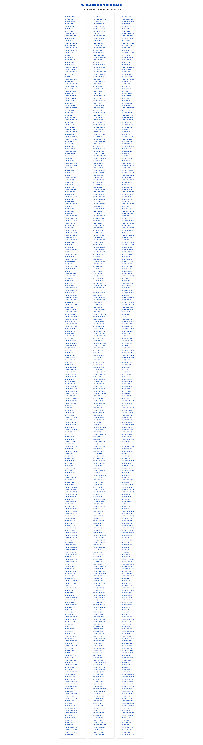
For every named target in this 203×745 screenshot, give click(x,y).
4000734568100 (98, 88)
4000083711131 (126, 463)
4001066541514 (126, 96)
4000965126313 (127, 566)
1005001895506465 (99, 336)
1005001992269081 (128, 636)
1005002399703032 (128, 485)
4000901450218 (127, 290)
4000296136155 (98, 50)
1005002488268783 (71, 273)
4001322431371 (69, 540)
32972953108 (69, 278)
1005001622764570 (128, 417)
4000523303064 (127, 379)
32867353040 (69, 24)
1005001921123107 (70, 422)
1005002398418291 (128, 319)
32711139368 (69, 648)
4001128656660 (98, 487)
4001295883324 (127, 76)
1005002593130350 (99, 314)
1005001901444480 (99, 196)
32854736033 (97, 307)
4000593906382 (70, 211)
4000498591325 (127, 667)
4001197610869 (126, 722)
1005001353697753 (99, 245)
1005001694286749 (99, 446)
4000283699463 (127, 595)
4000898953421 (98, 473)
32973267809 (97, 98)
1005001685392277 (99, 621)
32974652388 (97, 259)
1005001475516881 (71, 249)
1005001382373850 (99, 199)
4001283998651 (98, 278)
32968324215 (97, 439)
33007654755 (97, 449)
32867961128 (97, 650)
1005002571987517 (99, 386)
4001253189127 (98, 341)
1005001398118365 (99, 461)
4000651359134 (127, 523)
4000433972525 (98, 617)
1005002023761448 (128, 170)
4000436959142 (127, 410)
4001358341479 (127, 60)
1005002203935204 (99, 127)
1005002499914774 (71, 223)
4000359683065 (70, 595)
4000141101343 (98, 681)
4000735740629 (70, 485)
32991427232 (69, 115)
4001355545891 (127, 521)
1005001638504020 (71, 165)
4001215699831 (98, 213)
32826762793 (69, 449)
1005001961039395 (128, 713)
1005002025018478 (99, 605)
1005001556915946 (128, 408)
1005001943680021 (99, 170)
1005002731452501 (71, 617)
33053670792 (69, 184)
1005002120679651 (71, 69)
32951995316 (97, 578)
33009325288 (126, 732)
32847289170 (97, 187)
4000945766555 (98, 717)
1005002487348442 (99, 19)
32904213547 (126, 612)
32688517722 (69, 609)
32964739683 (126, 65)
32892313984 (126, 509)
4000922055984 (70, 461)
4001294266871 (98, 280)
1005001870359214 (99, 420)
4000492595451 (70, 333)
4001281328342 (127, 403)
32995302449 (97, 115)
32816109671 (126, 91)
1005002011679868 (71, 655)
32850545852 (126, 233)
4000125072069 (70, 600)
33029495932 (97, 201)
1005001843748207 (99, 204)
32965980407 (69, 172)
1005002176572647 (71, 732)
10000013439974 (127, 122)
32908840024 (97, 257)
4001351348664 (70, 381)
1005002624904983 (128, 117)
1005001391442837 (71, 86)
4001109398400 (70, 677)
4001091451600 (70, 638)
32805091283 (126, 134)
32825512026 (97, 557)
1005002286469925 (99, 74)
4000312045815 (98, 703)
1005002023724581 (99, 463)
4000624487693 (98, 326)
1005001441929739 (99, 633)
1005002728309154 (71, 100)
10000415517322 (98, 410)
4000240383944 (70, 257)
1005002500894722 (99, 372)
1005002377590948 (71, 468)
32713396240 (126, 720)
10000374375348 (98, 221)
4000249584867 (70, 170)
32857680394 (126, 708)
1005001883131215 (99, 81)
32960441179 (69, 206)
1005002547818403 (71, 288)
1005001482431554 (128, 53)
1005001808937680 (99, 669)
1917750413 (125, 201)
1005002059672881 (128, 36)
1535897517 (125, 317)
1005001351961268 (71, 581)
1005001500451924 (128, 245)
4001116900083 (98, 357)
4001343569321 (98, 569)
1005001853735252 (71, 451)
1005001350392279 (128, 26)
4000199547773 (98, 62)
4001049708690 (70, 437)
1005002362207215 (99, 247)
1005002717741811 (127, 74)
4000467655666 (127, 384)
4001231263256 (70, 470)
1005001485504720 (99, 441)
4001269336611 (70, 168)
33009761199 (69, 564)
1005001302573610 (99, 588)
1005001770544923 (128, 33)
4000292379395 (70, 633)
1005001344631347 (71, 53)
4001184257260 (70, 127)
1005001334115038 (128, 465)
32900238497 (126, 98)
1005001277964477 (71, 672)
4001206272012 (127, 278)
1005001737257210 (128, 489)
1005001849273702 (71, 398)
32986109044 (126, 240)
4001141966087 (69, 576)
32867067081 (97, 177)
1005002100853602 (99, 300)
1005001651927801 (99, 413)
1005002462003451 (99, 156)
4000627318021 (127, 151)
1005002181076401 (128, 518)
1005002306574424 (128, 302)
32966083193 (69, 590)
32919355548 (97, 509)
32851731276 (126, 24)
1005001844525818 (71, 492)
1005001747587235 (99, 713)
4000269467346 (98, 360)
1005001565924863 (71, 547)
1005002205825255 (128, 653)
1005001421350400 (71, 571)
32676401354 (126, 542)
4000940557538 (70, 331)
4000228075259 (127, 626)
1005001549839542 (71, 533)
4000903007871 (70, 379)
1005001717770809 (99, 31)
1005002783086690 (99, 725)
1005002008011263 (128, 691)
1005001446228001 (128, 139)
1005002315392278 (71, 559)
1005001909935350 (128, 350)
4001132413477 (98, 120)
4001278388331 (98, 458)
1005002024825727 (71, 341)
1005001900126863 (71, 605)
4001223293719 (98, 705)
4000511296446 (70, 516)
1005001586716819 (71, 50)
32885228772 (126, 398)
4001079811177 (69, 57)
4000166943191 (70, 593)
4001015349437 (98, 233)
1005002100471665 (128, 204)
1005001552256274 (99, 26)
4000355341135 (127, 377)
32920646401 (126, 696)
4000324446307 (127, 468)
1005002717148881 (99, 417)
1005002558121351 (99, 374)
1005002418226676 (128, 235)
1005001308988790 (71, 391)
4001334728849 (98, 350)
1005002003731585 (71, 429)
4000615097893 (98, 701)
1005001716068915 (71, 237)
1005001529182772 (128, 684)
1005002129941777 (71, 230)
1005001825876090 (128, 533)
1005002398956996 (128, 480)
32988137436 (97, 302)
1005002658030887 (71, 446)
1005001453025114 (71, 67)
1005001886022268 (71, 681)
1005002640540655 (71, 290)
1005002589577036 (71, 396)
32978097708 (97, 686)
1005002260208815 (99, 566)
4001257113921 (69, 463)
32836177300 (97, 720)
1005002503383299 (99, 317)
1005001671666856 (71, 619)
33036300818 (126, 475)
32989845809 (97, 165)
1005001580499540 (99, 573)
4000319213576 (127, 266)
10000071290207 (70, 268)
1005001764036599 (128, 158)
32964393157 (69, 76)
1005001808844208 (71, 710)
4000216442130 (127, 326)
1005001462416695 (99, 124)
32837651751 (97, 84)
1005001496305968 (71, 389)
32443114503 (97, 533)
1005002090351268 (128, 175)
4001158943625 (127, 324)
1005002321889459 (128, 674)
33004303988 (69, 285)
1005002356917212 (71, 713)
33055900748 (126, 161)
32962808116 (69, 55)
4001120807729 (127, 729)
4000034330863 (127, 405)
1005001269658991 (128, 221)
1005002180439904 (99, 53)
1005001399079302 (99, 249)
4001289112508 (98, 674)
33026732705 (69, 338)
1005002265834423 (71, 177)
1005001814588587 (99, 456)
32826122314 (126, 725)
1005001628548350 (128, 590)
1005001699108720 (128, 365)
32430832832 (126, 168)
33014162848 (126, 156)
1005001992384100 (71, 489)
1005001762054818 (128, 686)
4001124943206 (70, 715)
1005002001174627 (128, 108)
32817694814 (97, 132)
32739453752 (97, 271)
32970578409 (126, 336)
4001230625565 (127, 343)
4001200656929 (98, 122)
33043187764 (69, 626)
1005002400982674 (71, 566)
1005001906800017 (99, 593)
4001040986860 (127, 571)
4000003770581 (70, 264)
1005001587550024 (128, 705)
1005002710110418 (70, 441)
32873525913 (97, 729)
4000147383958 (70, 722)
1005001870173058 (99, 153)
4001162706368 (70, 329)
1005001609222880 (128, 67)
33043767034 (97, 290)
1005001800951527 (128, 679)
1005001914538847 (71, 120)
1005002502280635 (128, 19)
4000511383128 (98, 168)
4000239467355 (127, 693)
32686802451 (97, 665)
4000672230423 (70, 456)
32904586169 (126, 184)
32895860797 (69, 353)
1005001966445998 (128, 355)
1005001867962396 (71, 549)
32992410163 (97, 465)
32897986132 (97, 576)
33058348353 (97, 144)
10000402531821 (70, 105)
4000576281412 (70, 283)
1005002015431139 (99, 112)
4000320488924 (127, 268)
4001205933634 (98, 338)
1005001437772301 (99, 391)
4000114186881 (69, 201)
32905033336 (97, 161)
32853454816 (69, 81)
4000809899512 (98, 626)
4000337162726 (127, 247)
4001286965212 (127, 86)
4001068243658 (98, 230)
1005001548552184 (71, 326)
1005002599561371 (71, 420)
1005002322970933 (99, 343)
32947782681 (126, 506)
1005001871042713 (127, 38)
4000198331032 (70, 365)
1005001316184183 (127, 669)
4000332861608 (70, 153)
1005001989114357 (99, 492)
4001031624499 (127, 434)
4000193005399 (127, 449)
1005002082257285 (71, 377)
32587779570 (97, 33)
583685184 (125, 50)
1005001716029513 (128, 429)
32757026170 (97, 273)
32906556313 (69, 689)
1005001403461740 (128, 734)
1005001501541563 (99, 276)
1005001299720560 (128, 650)
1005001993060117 (128, 487)
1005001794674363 (71, 259)
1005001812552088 (71, 641)
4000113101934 (69, 725)
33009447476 (69, 271)
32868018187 (126, 607)
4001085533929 (127, 16)
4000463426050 (98, 55)
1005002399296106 (128, 297)
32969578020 (97, 206)
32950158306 (69, 103)
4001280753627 (98, 425)
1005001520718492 (71, 324)
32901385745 (126, 280)
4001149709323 (98, 163)
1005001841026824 (99, 643)
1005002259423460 (128, 413)
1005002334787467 (71, 413)
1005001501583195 (71, 216)
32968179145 (126, 333)
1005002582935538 (99, 65)
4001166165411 (126, 288)
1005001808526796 (128, 21)
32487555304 (69, 405)
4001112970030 (98, 513)
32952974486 (97, 528)
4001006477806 (127, 458)
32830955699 (126, 149)
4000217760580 (127, 314)
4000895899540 (98, 480)
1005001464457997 (128, 180)
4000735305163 (98, 585)
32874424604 (69, 410)
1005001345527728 (71, 319)
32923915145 (126, 372)
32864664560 (97, 237)
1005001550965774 (128, 305)
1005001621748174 (127, 600)
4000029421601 (70, 530)
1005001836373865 (99, 48)
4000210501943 (70, 60)
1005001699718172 (99, 667)
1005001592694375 (71, 317)
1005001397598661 (71, 518)
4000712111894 (98, 129)
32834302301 (97, 365)
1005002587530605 (71, 151)
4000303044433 (127, 393)
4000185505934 (70, 557)
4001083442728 (98, 264)
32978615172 (126, 672)
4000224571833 (127, 698)
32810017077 (97, 710)
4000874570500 (98, 429)
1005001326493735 (71, 535)
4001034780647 (70, 314)
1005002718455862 (128, 211)
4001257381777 (98, 554)
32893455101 (97, 211)
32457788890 (97, 377)
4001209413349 (127, 45)
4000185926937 (98, 329)
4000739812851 (70, 684)
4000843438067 (70, 19)
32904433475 (69, 653)
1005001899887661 (128, 163)
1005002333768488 (71, 98)
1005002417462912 (128, 218)
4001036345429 (127, 182)
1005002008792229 (71, 309)
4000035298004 (70, 38)
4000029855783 (70, 679)
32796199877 (69, 350)
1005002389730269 (99, 535)
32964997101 (97, 405)
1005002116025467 (128, 727)
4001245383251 (127, 103)
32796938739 (97, 40)
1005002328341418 (128, 528)
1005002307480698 (99, 158)
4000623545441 (70, 701)
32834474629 (69, 612)
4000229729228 (127, 597)
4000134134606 (127, 386)
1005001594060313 (71, 235)
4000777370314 (127, 437)
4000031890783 (98, 369)
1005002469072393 (71, 372)
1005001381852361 (71, 305)
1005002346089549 (71, 727)
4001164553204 (98, 146)
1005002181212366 (71, 698)
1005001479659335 (99, 379)
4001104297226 (70, 149)
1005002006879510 (128, 261)
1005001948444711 (99, 194)
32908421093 (97, 609)
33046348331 (69, 662)
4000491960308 (127, 648)
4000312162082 (98, 223)
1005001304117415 (99, 708)
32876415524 (69, 408)
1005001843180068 (128, 194)
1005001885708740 (71, 43)
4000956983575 (70, 194)
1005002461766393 (71, 221)
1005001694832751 (99, 67)
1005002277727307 (128, 341)
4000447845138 (127, 710)
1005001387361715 (71, 636)
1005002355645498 (128, 137)
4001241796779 (70, 225)
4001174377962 (98, 398)
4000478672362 (127, 285)
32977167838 (69, 542)
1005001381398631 (99, 696)
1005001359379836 (128, 439)
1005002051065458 (128, 401)
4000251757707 (70, 321)
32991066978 (97, 295)
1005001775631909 (99, 571)
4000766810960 (70, 134)
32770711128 (69, 307)
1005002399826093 (71, 218)
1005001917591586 (128, 57)
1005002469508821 (71, 300)
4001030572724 (98, 494)
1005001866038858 (99, 662)
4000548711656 (127, 93)
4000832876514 (98, 43)
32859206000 (97, 645)
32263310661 (69, 213)
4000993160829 (70, 384)
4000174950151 (98, 103)
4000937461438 (127, 141)
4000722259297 (127, 259)
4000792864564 (70, 31)
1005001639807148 (99, 180)
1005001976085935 (128, 569)
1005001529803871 (128, 321)
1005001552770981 (99, 648)
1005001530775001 (71, 297)
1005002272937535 (71, 545)
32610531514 (126, 444)
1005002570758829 (99, 427)
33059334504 (97, 396)
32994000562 (97, 312)
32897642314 (126, 477)
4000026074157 (98, 559)
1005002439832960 (71, 403)
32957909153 (97, 453)
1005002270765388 (71, 386)
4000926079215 (127, 665)
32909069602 (126, 84)
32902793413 (126, 28)
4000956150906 (70, 650)
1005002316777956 (128, 192)
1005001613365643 (99, 235)
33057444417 (69, 252)
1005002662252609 (128, 309)
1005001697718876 (128, 329)
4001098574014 (98, 485)
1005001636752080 (128, 81)
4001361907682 (127, 645)
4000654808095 (127, 535)
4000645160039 (70, 146)
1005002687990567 (71, 345)
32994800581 (97, 497)
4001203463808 (127, 573)
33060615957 (97, 715)
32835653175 (69, 175)
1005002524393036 (99, 242)
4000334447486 (127, 273)
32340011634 (97, 564)
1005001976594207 (128, 124)
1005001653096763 (99, 542)
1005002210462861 (71, 196)
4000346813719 (70, 717)
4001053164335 (127, 689)
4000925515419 (70, 473)
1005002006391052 (71, 163)
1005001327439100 (99, 151)
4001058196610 (126, 177)
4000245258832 (127, 271)
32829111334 (97, 93)
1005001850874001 (71, 48)
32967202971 (69, 475)
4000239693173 (70, 578)
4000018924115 (98, 660)
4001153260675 (127, 254)
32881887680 (126, 482)
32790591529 (69, 720)
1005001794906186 (99, 172)
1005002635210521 (128, 415)
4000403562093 (70, 602)
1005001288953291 (128, 293)
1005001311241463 (127, 701)
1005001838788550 (99, 240)
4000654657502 (98, 355)
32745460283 (97, 422)
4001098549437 (98, 698)
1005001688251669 (71, 254)
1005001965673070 (128, 276)
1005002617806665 (128, 357)
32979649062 (97, 137)
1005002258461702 (128, 576)
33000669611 (126, 614)
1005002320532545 (71, 477)
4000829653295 (70, 523)
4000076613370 (98, 228)
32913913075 (126, 55)
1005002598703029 (128, 715)
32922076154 (97, 319)
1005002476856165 (99, 216)
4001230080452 (127, 127)
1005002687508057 (128, 530)
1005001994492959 (71, 233)
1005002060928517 (71, 189)
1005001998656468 (128, 146)
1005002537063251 (128, 657)
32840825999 (126, 69)
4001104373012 (98, 516)
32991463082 (126, 129)
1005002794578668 (128, 703)
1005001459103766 (128, 43)
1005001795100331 (71, 139)
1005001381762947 (99, 727)
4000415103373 (127, 338)
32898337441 (69, 93)
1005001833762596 (71, 180)
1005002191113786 (70, 674)
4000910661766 (70, 45)
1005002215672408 (128, 230)
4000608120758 (70, 62)
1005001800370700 (128, 492)
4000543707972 (127, 453)
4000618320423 (127, 583)
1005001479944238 (71, 597)
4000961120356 (98, 561)
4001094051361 (126, 396)
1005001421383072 (71, 494)
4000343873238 (98, 348)
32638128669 (126, 552)
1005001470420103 (128, 79)
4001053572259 (70, 569)
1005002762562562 (71, 367)
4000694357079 (127, 199)
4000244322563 (70, 482)
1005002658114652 (71, 501)
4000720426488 (98, 367)
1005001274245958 (99, 691)
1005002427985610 (71, 686)
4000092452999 (98, 105)
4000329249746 (98, 175)
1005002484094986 (99, 393)
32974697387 (126, 549)
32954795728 (97, 477)
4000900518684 (70, 458)
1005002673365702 (99, 722)
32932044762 (126, 581)
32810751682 (69, 247)
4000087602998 (98, 732)
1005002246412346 (71, 417)
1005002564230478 (71, 374)
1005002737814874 (99, 614)
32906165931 (126, 367)
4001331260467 (70, 621)
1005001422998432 (99, 96)
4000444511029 (70, 242)
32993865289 (126, 209)
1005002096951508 (71, 357)
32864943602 (69, 144)
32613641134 (126, 389)
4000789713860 (127, 540)
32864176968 (97, 60)
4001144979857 (70, 614)
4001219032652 (70, 112)
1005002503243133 (71, 79)
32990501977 (97, 653)
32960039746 (97, 16)
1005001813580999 (128, 525)
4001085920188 (127, 353)
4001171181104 (97, 549)
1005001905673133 (99, 384)
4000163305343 (127, 602)
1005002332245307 (128, 283)
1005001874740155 (71, 124)
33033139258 (126, 537)
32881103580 (97, 432)
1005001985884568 (99, 475)
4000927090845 (127, 513)
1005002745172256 (71, 158)
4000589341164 (98, 117)
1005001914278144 (71, 96)
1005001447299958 (99, 597)
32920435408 (69, 187)
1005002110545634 (71, 696)
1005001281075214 (128, 120)
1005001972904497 (99, 331)
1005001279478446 (99, 595)
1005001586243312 (128, 237)
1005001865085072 (99, 36)
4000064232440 (70, 293)
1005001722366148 (99, 521)
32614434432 (126, 40)
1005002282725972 (99, 619)
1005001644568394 (71, 266)
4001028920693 (70, 209)
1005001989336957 (71, 132)
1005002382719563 (71, 137)
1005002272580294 (71, 91)
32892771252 (97, 91)
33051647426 (126, 717)
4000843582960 (127, 72)
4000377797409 (98, 45)
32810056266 (97, 552)
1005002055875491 (128, 307)
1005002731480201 (99, 499)
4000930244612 (127, 593)
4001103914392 (98, 305)
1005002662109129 (71, 425)
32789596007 (69, 631)
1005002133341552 (99, 24)
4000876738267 (127, 420)
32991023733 (126, 609)
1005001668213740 (128, 165)
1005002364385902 (128, 213)
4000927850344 (70, 624)
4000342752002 (98, 451)
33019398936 (97, 381)
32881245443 (97, 408)
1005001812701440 (128, 249)
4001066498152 (98, 86)
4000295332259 (98, 192)
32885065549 (97, 530)
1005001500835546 (71, 276)
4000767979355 (70, 734)
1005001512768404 (128, 631)
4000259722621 (127, 144)
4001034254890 (127, 617)
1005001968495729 (99, 100)
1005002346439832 (99, 607)
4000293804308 (98, 362)
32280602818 (97, 518)
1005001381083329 (71, 33)
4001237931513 (126, 391)
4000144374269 (70, 355)
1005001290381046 (71, 84)
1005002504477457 (71, 40)
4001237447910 (98, 581)
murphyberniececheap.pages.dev (102, 4)
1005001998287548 (99, 403)
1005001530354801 (99, 489)
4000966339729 (98, 218)
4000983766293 (70, 504)
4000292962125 (127, 605)
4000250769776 (127, 427)
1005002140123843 (99, 672)
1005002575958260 (99, 482)
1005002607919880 (128, 588)
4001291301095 (126, 312)
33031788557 (126, 547)
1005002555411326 (99, 324)
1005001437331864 (99, 225)
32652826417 (97, 79)
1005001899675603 (99, 309)
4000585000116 (98, 590)
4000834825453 (70, 439)
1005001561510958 (99, 444)
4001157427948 (126, 621)
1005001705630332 (71, 336)
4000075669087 (127, 451)
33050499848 (126, 360)
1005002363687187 (71, 161)
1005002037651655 (99, 189)
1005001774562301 (99, 638)
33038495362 (126, 660)
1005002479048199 (71, 26)
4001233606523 (98, 523)
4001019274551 (98, 525)
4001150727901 (98, 401)
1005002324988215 (99, 434)
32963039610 (126, 662)
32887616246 (97, 657)
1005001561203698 (99, 641)
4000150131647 (98, 21)
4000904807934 (127, 48)
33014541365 (97, 437)
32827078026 (126, 31)
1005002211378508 (71, 509)
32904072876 (126, 441)
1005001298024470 (99, 141)
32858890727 (126, 557)
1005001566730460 (99, 139)
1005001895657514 (128, 425)
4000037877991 (127, 643)
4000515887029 (98, 679)
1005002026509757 (71, 36)
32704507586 (126, 216)
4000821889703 (70, 261)
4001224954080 (127, 629)
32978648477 (69, 703)
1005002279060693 (99, 72)
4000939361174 (98, 415)
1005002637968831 (128, 432)
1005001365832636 (99, 252)
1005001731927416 (70, 583)
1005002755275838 (128, 446)
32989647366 (97, 184)
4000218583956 (70, 432)
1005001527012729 (128, 470)
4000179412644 (127, 641)
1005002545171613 (128, 115)
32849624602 (126, 153)
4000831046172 (127, 300)
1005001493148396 (128, 223)
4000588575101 (127, 252)
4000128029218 (127, 561)
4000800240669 (98, 501)
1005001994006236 (128, 511)
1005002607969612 (128, 564)
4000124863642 (70, 280)
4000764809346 (98, 108)
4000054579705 (70, 348)
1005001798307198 (71, 108)
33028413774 (69, 669)
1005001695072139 (99, 38)
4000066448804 (98, 209)
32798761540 (126, 504)
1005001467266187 (99, 734)
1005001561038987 (99, 600)
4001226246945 (98, 629)
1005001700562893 (99, 345)
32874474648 (97, 636)
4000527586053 (98, 537)
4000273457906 (127, 362)
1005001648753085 (99, 28)
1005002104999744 (99, 547)
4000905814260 (70, 65)
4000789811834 (127, 501)
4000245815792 (127, 88)
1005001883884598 (128, 677)
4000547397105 (70, 16)
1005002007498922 (99, 689)
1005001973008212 (71, 343)
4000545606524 (70, 245)
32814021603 (126, 369)
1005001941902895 (71, 729)
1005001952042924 (99, 297)
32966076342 (126, 655)
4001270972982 (98, 602)
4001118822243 (98, 511)
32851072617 (69, 691)
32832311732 (126, 132)
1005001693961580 (99, 288)
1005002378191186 (99, 293)
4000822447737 (70, 28)
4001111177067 (126, 110)
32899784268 (97, 624)
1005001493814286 (71, 497)
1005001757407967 (71, 401)
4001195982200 (127, 585)
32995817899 (126, 473)
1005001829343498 (71, 129)
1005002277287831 (128, 112)
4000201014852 (98, 266)
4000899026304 (70, 228)
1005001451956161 (70, 552)
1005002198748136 (71, 511)
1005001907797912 (71, 665)
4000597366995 (127, 456)
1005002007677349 (99, 285)
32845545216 (126, 499)
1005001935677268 (128, 516)
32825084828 (69, 110)
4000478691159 (70, 117)
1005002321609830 (71, 645)
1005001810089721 (71, 295)
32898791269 (69, 434)
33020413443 (97, 353)
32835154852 (126, 295)
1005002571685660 (99, 506)
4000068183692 (127, 545)
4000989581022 (70, 465)
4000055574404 (127, 422)
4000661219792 (70, 607)
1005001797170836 (71, 588)
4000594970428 (70, 525)
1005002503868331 (71, 660)
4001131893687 (69, 415)
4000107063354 (70, 480)
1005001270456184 (71, 487)
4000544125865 (70, 21)
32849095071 (97, 468)
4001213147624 (98, 254)
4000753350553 (127, 225)
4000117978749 (69, 444)
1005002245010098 (99, 540)
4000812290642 (70, 657)
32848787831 (126, 62)
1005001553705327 (128, 242)
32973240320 (126, 633)
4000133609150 (127, 187)
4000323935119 (127, 381)
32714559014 (97, 545)
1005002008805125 (99, 57)
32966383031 (69, 643)
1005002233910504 (71, 453)
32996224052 (69, 427)
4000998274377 (127, 264)
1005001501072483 (128, 638)
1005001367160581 (71, 554)
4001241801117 (126, 374)
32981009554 (69, 182)
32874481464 (97, 612)
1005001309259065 (128, 461)
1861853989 (68, 585)
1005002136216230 (99, 321)
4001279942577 (98, 268)
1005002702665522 (128, 196)
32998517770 (126, 494)
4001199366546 (98, 182)
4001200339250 (70, 74)
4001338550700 (70, 667)
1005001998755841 (99, 389)
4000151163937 (126, 497)
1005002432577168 (71, 240)
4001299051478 (70, 192)
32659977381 (69, 199)
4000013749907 (127, 206)
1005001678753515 (99, 333)
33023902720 (126, 257)
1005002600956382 (128, 681)
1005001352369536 (99, 76)
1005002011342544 (71, 561)
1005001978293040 (71, 72)
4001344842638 (98, 684)
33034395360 (69, 506)
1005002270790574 (99, 261)
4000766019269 (127, 331)
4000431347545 (98, 631)
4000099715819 (70, 705)
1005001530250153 (128, 228)
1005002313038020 (71, 693)
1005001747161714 (99, 583)
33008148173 (69, 362)
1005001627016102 (71, 528)
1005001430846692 (128, 189)
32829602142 (97, 693)
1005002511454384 (99, 149)
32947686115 (126, 578)
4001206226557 (70, 360)
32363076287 (126, 100)
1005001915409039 (99, 470)
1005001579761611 (99, 134)
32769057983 (97, 283)
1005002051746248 (71, 513)
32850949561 (126, 105)
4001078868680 (70, 141)
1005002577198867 (128, 559)
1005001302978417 (71, 204)
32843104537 (69, 88)
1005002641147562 (99, 677)
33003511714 (126, 554)
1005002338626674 (71, 312)
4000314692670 (70, 708)
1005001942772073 (71, 393)
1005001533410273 (71, 537)
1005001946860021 (128, 624)
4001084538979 (98, 504)
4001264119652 (70, 629)
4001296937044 (70, 573)
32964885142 (69, 156)
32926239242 (126, 348)
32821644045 (97, 655)
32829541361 (69, 499)
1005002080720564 (71, 369)
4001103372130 (126, 345)
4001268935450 (70, 521)
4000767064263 (70, 302)
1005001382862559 (128, 619)
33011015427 (97, 69)
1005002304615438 (128, 172)
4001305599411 (70, 122)
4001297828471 (98, 110)
